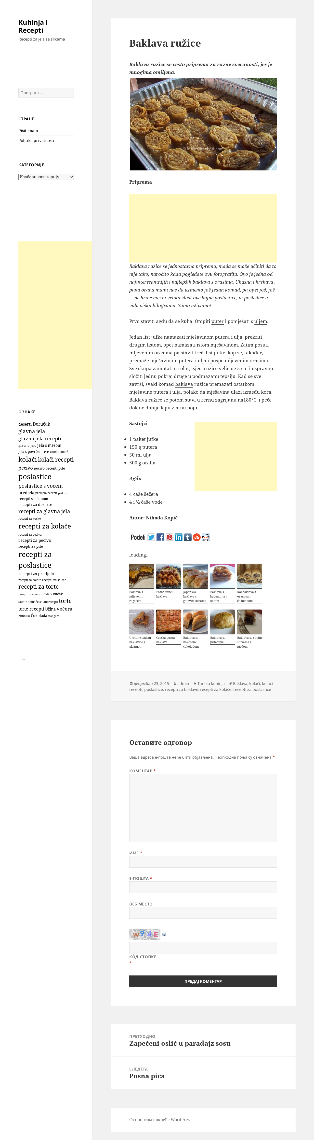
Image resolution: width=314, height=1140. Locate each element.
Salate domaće (28, 602)
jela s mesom (49, 445)
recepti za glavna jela (44, 511)
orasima (163, 352)
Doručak (41, 424)
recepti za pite (30, 546)
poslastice (35, 476)
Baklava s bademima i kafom (218, 596)
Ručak (58, 594)
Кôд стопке (142, 956)
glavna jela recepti (39, 438)
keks (46, 452)
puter (217, 321)
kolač (64, 452)
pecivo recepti (45, 468)
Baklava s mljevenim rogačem (136, 596)
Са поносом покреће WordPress (160, 1119)
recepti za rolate (29, 580)
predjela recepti (46, 493)
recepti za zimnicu (30, 594)
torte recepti (31, 609)
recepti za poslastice (252, 689)
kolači (27, 459)
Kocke (54, 451)
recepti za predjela (36, 573)
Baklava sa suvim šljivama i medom (249, 642)
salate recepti (48, 602)
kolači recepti (56, 459)
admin (183, 683)
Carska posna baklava (165, 640)
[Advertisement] (55, 315)
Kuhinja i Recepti (33, 26)
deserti (25, 424)
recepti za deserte (35, 504)
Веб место (141, 904)
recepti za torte (38, 586)
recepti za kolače (44, 525)
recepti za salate (54, 580)
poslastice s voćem (40, 485)
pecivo (25, 468)
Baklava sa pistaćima (217, 640)
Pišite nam (28, 130)
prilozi (62, 493)
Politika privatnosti (36, 140)
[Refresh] (164, 933)
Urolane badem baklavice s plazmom (140, 642)
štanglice (53, 616)
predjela (26, 492)
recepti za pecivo (34, 540)
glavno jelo (27, 445)
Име (135, 853)
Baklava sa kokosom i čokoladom (191, 642)
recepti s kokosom (33, 499)
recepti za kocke (29, 518)
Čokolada (39, 615)
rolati (47, 594)
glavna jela (31, 431)
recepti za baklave (181, 689)
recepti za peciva (30, 534)
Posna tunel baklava (164, 594)
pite (61, 468)
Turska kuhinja (211, 683)
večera (64, 608)
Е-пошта (140, 878)
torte (65, 601)
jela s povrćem (30, 451)
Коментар (142, 771)
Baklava (240, 683)
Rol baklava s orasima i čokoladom (246, 596)
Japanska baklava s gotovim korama (194, 596)
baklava (184, 384)
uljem (260, 321)
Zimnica (24, 616)
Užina (50, 609)
